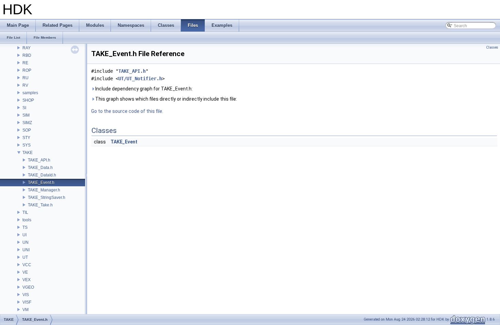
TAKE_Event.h (41, 182)
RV (25, 85)
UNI (26, 249)
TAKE (27, 152)
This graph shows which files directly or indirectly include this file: (165, 99)
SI (24, 107)
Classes (492, 47)
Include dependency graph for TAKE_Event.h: (143, 88)
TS (25, 227)
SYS (26, 145)
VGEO (28, 287)
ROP (26, 70)
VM (25, 309)
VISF (26, 302)
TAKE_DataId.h (42, 175)
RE (25, 63)
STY (26, 137)
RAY (26, 48)
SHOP (28, 100)
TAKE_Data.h (40, 167)
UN (25, 242)
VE (25, 272)
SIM (26, 115)
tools (26, 220)
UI (24, 235)
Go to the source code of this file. (127, 111)
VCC (26, 264)
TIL (25, 212)
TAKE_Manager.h (44, 190)
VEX (26, 279)
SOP (26, 130)
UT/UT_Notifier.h (140, 78)
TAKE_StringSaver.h (46, 197)
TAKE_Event (124, 141)
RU (25, 77)
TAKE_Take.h (40, 205)
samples (30, 92)
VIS (25, 294)
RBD (26, 55)
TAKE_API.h (39, 160)
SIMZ (27, 122)
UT (25, 257)
